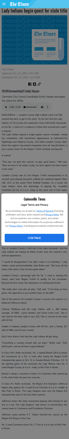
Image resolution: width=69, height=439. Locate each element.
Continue (34, 238)
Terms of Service (45, 211)
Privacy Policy (52, 214)
